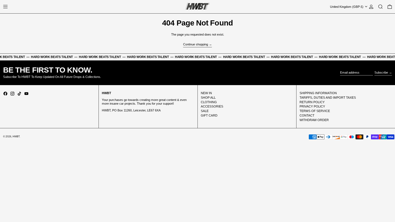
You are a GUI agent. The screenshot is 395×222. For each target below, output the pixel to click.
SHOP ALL (208, 97)
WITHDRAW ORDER (314, 120)
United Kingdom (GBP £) (347, 6)
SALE (205, 111)
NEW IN (206, 93)
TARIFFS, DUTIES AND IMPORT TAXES (328, 97)
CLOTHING (209, 102)
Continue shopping (195, 44)
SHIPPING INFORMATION (318, 93)
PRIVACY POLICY (312, 106)
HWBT (16, 136)
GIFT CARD (209, 115)
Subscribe (381, 72)
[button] (380, 6)
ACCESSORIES (212, 106)
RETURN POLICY (312, 102)
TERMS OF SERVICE (315, 111)
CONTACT (307, 115)
